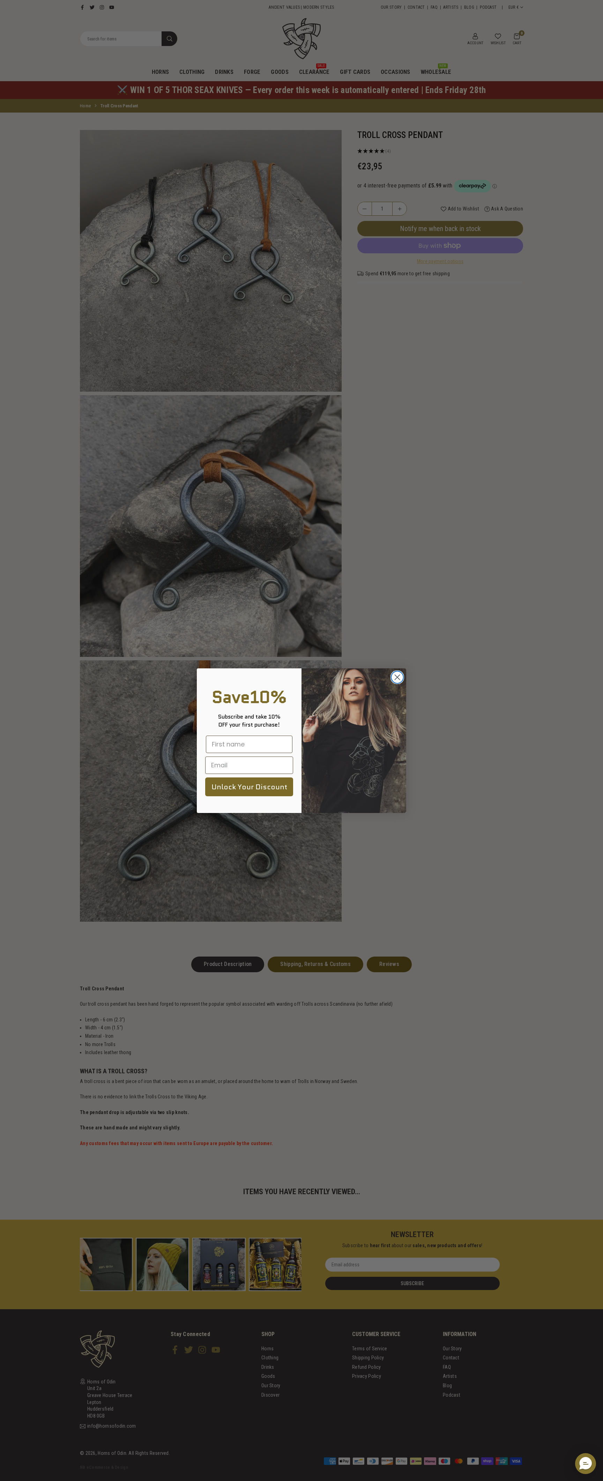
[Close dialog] (397, 677)
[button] (585, 1463)
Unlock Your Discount (249, 787)
